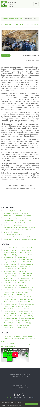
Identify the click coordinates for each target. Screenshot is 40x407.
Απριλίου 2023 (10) (9, 271)
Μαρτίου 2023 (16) (24, 271)
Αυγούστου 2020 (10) (27, 304)
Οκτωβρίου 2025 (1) (10, 252)
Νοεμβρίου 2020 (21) (10, 301)
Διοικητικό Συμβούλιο (10, 211)
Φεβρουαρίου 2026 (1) (25, 247)
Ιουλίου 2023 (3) (25, 266)
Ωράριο (31, 220)
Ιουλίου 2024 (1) (8, 257)
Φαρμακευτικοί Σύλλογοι (11, 213)
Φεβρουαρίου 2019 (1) (24, 322)
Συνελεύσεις (7, 239)
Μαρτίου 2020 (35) (9, 311)
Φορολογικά (27, 229)
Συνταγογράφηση (9, 220)
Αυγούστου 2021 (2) (26, 290)
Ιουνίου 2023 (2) (8, 269)
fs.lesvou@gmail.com (22, 388)
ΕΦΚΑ (33, 227)
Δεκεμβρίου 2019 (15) (27, 313)
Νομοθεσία (19, 215)
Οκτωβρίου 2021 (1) (10, 290)
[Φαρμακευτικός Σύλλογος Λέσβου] (4, 4)
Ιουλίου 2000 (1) (8, 327)
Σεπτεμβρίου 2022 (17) (27, 278)
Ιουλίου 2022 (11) (25, 280)
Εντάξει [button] (31, 403)
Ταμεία (5, 222)
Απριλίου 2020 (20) (23, 308)
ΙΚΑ (19, 229)
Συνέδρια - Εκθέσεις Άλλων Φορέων (25, 239)
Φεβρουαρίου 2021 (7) (24, 297)
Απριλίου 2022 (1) (9, 285)
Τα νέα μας (25, 213)
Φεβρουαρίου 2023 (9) (10, 273)
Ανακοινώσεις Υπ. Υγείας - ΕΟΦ (13, 234)
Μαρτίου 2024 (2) (23, 257)
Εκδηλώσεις (32, 236)
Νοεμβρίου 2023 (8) (26, 262)
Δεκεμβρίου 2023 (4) (10, 262)
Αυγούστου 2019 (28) (27, 318)
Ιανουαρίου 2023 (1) (27, 273)
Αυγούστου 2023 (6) (10, 266)
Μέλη (21, 211)
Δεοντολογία (7, 218)
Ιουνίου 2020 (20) (23, 306)
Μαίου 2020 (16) (8, 308)
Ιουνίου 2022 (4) (8, 283)
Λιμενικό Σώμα (17, 225)
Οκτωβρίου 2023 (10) (10, 264)
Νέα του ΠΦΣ (8, 215)
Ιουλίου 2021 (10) (9, 292)
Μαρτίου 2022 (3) (24, 285)
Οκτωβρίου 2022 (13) (10, 278)
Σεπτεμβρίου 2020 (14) (10, 304)
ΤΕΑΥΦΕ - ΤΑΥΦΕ (9, 229)
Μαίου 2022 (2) (22, 283)
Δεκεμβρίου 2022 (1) (10, 276)
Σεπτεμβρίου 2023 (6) (27, 264)
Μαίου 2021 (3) (8, 294)
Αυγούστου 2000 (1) (26, 325)
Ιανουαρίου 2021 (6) (10, 299)
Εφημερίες (6, 55)
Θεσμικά (28, 215)
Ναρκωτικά (21, 220)
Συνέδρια (22, 236)
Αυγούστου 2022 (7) (10, 280)
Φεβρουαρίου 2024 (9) (10, 259)
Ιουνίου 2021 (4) (23, 292)
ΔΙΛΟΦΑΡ (6, 232)
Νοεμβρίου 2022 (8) (26, 276)
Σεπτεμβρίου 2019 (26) (10, 318)
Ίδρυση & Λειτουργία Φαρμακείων (25, 218)
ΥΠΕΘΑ (22, 222)
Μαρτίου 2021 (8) (9, 297)
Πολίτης (16, 232)
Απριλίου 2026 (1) (9, 247)
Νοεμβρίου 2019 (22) (10, 316)
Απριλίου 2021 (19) (22, 294)
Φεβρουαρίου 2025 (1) (10, 255)
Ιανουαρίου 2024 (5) (27, 259)
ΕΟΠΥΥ (14, 222)
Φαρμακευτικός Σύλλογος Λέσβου (13, 18)
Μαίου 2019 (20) (8, 322)
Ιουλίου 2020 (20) (9, 306)
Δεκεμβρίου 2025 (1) (10, 250)
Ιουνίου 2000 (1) (22, 327)
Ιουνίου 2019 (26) (23, 320)
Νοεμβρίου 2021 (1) (27, 287)
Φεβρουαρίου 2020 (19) (26, 311)
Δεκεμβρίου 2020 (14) (26, 299)
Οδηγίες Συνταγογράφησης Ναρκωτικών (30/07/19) (20, 336)
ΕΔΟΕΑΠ (6, 225)
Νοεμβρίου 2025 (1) (26, 250)
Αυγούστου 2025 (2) (26, 252)
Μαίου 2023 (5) (22, 269)
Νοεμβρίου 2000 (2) (9, 325)
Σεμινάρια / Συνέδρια (10, 236)
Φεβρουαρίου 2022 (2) (10, 287)
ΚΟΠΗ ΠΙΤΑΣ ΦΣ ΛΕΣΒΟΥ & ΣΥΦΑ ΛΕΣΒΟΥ (19, 25)
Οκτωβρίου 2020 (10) (26, 301)
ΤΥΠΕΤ (31, 222)
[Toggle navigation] (36, 4)
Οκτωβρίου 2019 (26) (26, 316)
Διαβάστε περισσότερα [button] (15, 405)
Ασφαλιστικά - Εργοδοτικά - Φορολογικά (15, 227)
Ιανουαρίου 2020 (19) (10, 313)
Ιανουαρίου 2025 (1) (27, 255)
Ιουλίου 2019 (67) (9, 320)
